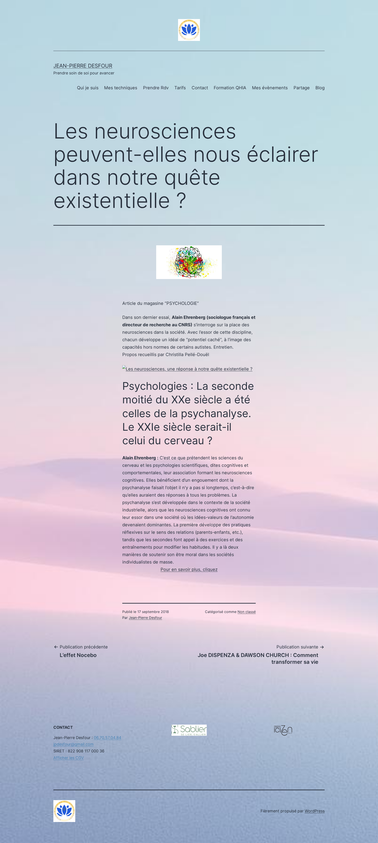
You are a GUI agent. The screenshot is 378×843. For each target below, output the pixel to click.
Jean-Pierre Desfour (82, 66)
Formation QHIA (230, 87)
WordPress (315, 811)
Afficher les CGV (68, 757)
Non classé (247, 611)
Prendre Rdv (156, 87)
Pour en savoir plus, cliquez (189, 569)
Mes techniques (120, 87)
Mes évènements (270, 87)
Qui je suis (87, 87)
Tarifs (180, 87)
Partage (302, 87)
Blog (320, 87)
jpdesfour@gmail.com (73, 744)
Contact (200, 87)
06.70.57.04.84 (107, 737)
